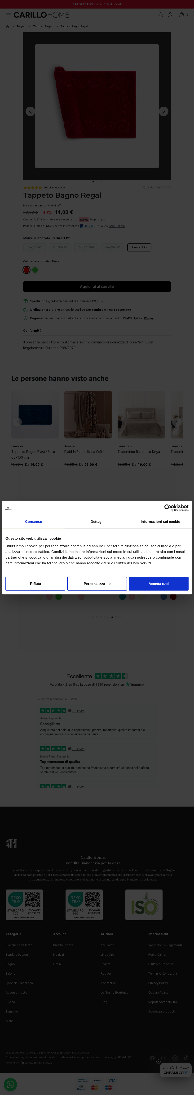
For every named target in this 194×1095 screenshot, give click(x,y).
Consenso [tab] (33, 522)
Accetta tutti (159, 583)
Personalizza (94, 583)
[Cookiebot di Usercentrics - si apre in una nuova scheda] (168, 507)
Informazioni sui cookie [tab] (160, 522)
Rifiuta (35, 583)
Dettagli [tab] (97, 522)
